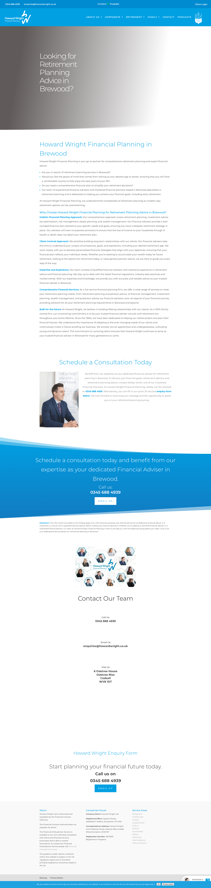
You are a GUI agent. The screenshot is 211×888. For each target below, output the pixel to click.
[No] (208, 884)
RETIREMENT (134, 17)
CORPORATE (112, 17)
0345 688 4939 (12, 4)
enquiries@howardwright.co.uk (105, 646)
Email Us (105, 642)
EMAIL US (105, 501)
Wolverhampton (139, 843)
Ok (159, 884)
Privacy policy (168, 884)
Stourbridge (137, 831)
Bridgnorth (137, 814)
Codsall (135, 820)
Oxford (135, 826)
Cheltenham (137, 817)
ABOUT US (92, 17)
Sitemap (43, 878)
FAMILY (152, 17)
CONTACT (168, 17)
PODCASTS (184, 17)
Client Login (201, 4)
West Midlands (138, 840)
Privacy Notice (56, 878)
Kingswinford (138, 823)
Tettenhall (136, 837)
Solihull (135, 828)
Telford (135, 834)
